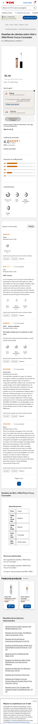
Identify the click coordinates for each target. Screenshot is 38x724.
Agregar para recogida (13, 119)
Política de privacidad (13, 722)
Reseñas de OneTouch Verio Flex (17, 675)
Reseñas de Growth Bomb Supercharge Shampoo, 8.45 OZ (17, 640)
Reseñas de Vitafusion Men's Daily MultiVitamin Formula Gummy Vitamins (17, 662)
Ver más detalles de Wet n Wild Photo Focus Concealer (17, 567)
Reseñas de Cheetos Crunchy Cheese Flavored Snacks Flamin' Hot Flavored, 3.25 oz (18, 681)
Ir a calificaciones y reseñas (11, 41)
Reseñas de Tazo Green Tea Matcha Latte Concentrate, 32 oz (18, 634)
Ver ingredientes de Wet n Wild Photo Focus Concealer (17, 561)
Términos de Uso (25, 722)
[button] (15, 483)
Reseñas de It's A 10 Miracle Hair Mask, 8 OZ (17, 655)
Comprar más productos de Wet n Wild (18, 571)
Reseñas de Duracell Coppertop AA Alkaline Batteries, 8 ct (18, 627)
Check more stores (12, 104)
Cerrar (35, 701)
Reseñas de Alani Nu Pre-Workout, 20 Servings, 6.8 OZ (18, 669)
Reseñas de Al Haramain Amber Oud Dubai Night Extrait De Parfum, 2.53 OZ (18, 647)
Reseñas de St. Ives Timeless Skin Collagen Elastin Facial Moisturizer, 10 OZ (19, 689)
